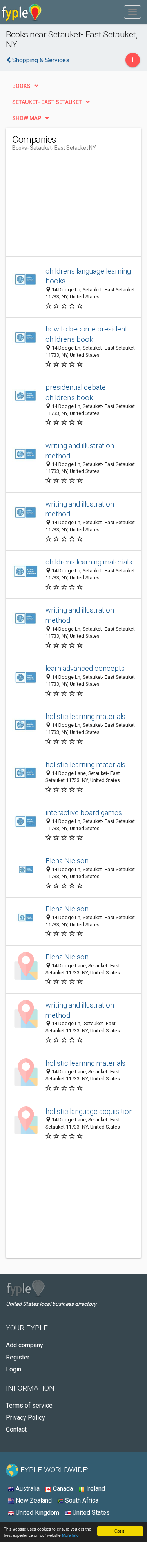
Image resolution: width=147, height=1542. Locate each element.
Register (17, 1357)
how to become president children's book (86, 334)
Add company (24, 1345)
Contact (16, 1429)
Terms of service (29, 1405)
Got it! (119, 1531)
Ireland (95, 1488)
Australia (27, 1488)
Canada (62, 1488)
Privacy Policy (25, 1417)
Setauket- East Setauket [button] (47, 102)
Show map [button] (26, 118)
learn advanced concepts (85, 668)
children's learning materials (88, 562)
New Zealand (33, 1500)
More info (70, 1535)
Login (13, 1369)
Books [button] (21, 86)
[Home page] (22, 12)
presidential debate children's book (75, 392)
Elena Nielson (67, 861)
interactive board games (83, 812)
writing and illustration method (79, 450)
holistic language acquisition (89, 1111)
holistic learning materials (85, 716)
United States (90, 1512)
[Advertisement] (71, 207)
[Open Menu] (132, 12)
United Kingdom (36, 1512)
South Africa (81, 1500)
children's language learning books (88, 276)
